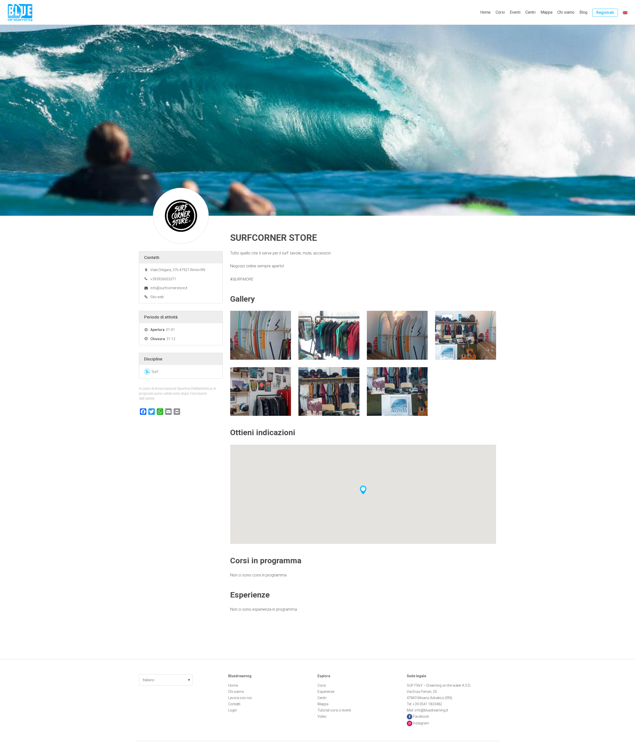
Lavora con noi (240, 698)
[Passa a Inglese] (625, 12)
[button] (166, 679)
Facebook (421, 716)
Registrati (605, 12)
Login (232, 710)
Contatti (234, 704)
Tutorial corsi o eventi (334, 710)
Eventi (515, 12)
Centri (530, 12)
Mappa (546, 12)
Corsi (500, 12)
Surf (155, 372)
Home (485, 12)
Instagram (421, 723)
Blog (583, 12)
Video (322, 716)
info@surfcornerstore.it (168, 288)
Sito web (157, 297)
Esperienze (326, 692)
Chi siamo (565, 12)
